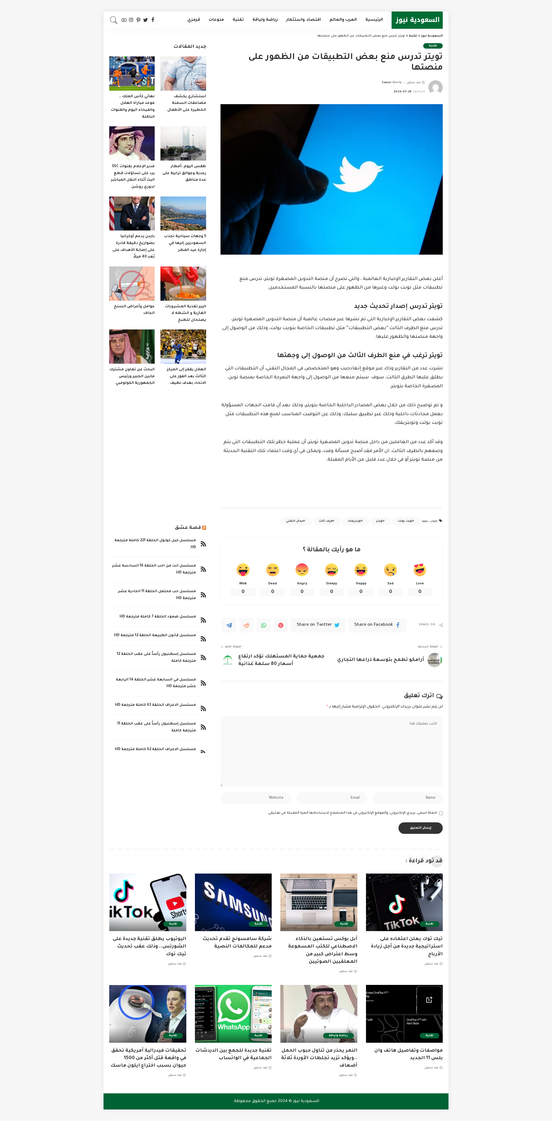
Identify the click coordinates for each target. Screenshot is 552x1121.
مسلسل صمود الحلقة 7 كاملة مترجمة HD (158, 617)
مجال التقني (295, 521)
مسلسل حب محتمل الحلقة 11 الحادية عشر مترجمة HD (157, 595)
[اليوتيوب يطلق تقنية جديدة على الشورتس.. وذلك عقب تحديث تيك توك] (147, 902)
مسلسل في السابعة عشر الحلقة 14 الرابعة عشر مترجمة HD (156, 683)
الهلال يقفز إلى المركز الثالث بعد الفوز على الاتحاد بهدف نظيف (186, 376)
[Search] (113, 20)
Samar (387, 82)
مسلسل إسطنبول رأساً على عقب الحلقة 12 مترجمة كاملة (156, 657)
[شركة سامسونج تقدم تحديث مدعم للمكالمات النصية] (233, 902)
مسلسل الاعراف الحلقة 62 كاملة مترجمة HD (155, 750)
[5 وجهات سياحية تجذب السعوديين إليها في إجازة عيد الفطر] (183, 214)
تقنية (433, 45)
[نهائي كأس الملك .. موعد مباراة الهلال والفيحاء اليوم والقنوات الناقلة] (132, 73)
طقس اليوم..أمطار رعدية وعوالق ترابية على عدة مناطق (184, 173)
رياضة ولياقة (338, 1035)
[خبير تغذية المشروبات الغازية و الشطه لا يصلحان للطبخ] (183, 283)
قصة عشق (188, 528)
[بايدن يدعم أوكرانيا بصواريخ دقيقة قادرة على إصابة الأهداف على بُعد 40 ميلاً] (132, 214)
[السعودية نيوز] (417, 20)
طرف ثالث (326, 521)
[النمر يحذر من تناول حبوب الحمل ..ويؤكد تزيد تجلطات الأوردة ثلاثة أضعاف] (318, 1014)
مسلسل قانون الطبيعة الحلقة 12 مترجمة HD (155, 636)
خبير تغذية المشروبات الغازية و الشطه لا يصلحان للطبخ (185, 313)
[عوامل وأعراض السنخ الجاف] (132, 283)
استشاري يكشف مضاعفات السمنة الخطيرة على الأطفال (186, 103)
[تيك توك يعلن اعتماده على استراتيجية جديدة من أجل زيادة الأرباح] (404, 902)
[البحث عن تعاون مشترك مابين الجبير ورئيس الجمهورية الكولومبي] (132, 346)
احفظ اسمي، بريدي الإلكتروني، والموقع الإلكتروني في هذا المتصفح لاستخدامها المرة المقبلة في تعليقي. (352, 813)
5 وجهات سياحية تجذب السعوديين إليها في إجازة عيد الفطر (185, 243)
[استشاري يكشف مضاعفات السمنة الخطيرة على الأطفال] (183, 73)
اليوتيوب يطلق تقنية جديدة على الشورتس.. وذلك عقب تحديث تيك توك (149, 947)
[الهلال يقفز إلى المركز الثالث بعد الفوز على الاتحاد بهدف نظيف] (183, 346)
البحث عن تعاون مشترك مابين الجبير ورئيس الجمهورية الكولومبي (132, 376)
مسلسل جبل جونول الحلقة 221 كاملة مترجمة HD (155, 544)
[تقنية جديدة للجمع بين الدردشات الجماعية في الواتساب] (233, 1014)
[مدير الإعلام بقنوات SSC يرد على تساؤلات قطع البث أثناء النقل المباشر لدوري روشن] (132, 143)
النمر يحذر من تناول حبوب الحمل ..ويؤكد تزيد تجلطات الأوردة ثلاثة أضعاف (319, 1058)
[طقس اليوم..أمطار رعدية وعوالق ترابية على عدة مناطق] (183, 143)
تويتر (379, 521)
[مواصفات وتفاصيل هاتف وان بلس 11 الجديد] (404, 1014)
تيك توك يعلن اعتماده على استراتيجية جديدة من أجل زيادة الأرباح (407, 947)
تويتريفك (354, 521)
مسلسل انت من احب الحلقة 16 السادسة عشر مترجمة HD (154, 569)
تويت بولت (405, 521)
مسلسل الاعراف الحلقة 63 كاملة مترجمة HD (155, 705)
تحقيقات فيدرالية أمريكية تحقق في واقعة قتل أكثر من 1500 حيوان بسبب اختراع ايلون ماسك (148, 1058)
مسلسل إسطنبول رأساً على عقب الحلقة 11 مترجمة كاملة (156, 727)
